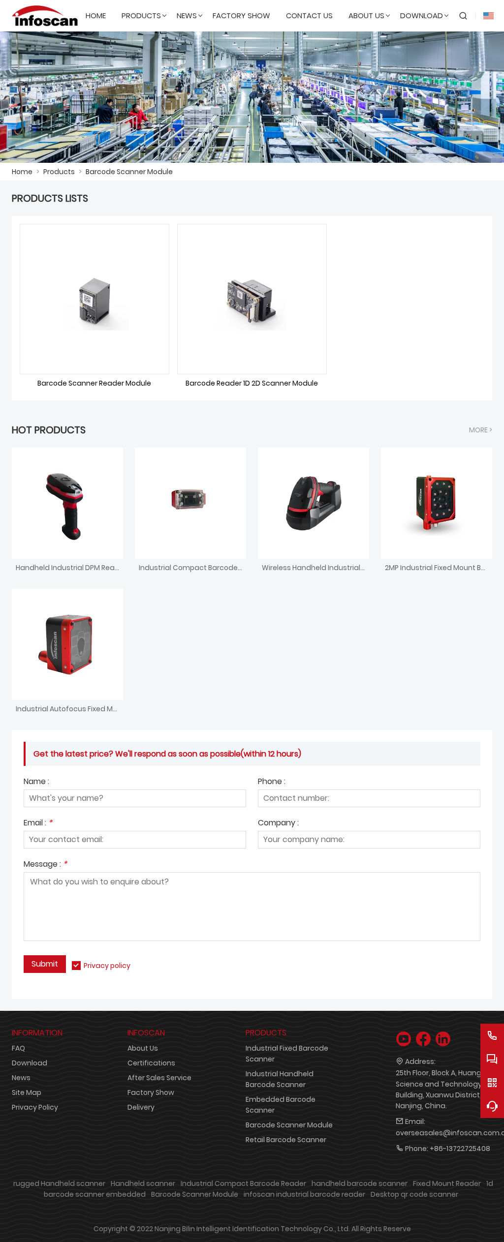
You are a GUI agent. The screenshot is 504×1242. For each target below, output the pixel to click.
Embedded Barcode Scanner (280, 1104)
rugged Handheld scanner (59, 1183)
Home (22, 172)
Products (59, 172)
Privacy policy (107, 965)
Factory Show (150, 1092)
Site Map (26, 1092)
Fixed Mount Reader (447, 1183)
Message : (45, 865)
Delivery (141, 1107)
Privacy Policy (35, 1107)
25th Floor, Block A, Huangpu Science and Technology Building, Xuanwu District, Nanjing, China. (443, 1089)
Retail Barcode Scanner (286, 1140)
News (21, 1078)
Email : (38, 823)
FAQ (18, 1048)
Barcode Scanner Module (129, 172)
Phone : (271, 782)
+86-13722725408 (460, 1148)
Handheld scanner (143, 1183)
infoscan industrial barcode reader (304, 1194)
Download (29, 1063)
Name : (36, 782)
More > (480, 430)
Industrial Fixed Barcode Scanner (287, 1053)
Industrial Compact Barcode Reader (243, 1183)
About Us (142, 1048)
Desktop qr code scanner (414, 1194)
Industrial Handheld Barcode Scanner (280, 1079)
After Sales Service (159, 1078)
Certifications (151, 1063)
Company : (278, 823)
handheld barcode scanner (360, 1183)
